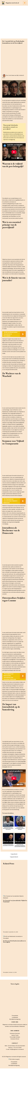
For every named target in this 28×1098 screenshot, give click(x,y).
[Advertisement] (14, 20)
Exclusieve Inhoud (15, 1039)
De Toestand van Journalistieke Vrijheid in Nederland (15, 901)
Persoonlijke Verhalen (15, 1037)
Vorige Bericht (14, 854)
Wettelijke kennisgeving (14, 1019)
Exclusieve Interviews (15, 1033)
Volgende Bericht (14, 856)
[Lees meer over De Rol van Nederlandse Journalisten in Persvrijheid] (15, 937)
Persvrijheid (5, 932)
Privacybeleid (15, 1015)
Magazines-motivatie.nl (12, 3)
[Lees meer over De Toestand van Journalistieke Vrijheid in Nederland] (15, 897)
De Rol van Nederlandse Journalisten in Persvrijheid (14, 941)
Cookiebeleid (15, 1017)
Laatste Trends (14, 1035)
